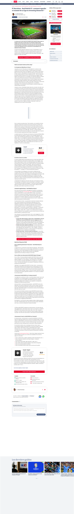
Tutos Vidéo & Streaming (33, 6)
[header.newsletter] (56, 1)
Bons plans (36, 1)
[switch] (59, 2)
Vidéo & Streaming (25, 6)
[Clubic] (15, 2)
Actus (19, 1)
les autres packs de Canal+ (24, 333)
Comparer (49, 1)
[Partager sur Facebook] (72, 506)
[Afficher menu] (12, 1)
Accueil (13, 6)
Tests (23, 1)
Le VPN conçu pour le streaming (55, 22)
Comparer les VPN (56, 19)
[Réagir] (43, 17)
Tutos (31, 1)
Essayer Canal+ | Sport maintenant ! (29, 371)
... (29, 108)
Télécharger (42, 1)
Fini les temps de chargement (56, 36)
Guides (27, 1)
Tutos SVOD (39, 6)
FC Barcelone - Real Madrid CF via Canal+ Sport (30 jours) (29, 57)
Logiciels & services (18, 6)
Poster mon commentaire (41, 414)
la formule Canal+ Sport (27, 191)
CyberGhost (55, 34)
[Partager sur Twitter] (72, 509)
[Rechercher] (53, 1)
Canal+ (13, 145)
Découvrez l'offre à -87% (55, 43)
